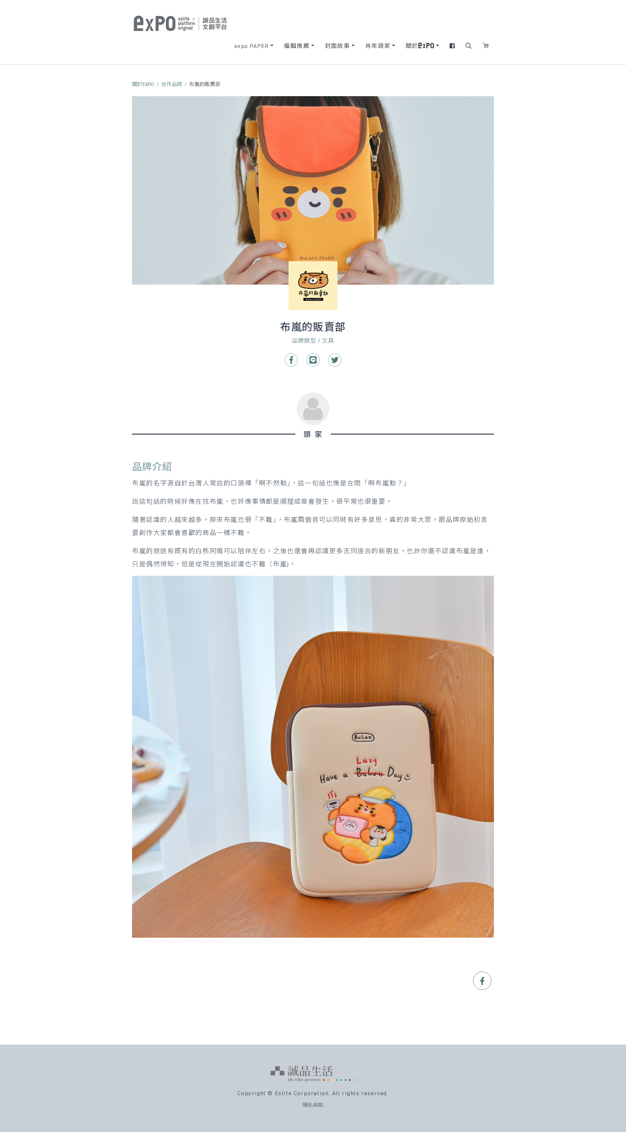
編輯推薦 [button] (296, 46)
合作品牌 (171, 84)
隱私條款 (313, 1105)
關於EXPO (143, 84)
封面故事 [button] (337, 46)
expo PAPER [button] (251, 46)
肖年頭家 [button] (378, 46)
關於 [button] (412, 46)
